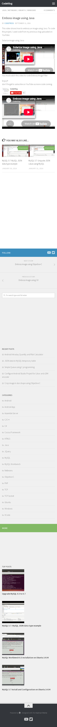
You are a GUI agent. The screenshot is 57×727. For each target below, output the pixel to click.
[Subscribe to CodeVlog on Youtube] (48, 252)
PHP (6, 483)
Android (8, 400)
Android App (10, 407)
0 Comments (23, 148)
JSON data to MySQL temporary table (20, 360)
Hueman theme (41, 713)
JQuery (8, 451)
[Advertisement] (28, 29)
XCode (7, 515)
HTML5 (7, 438)
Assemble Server (11, 413)
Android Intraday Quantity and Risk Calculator (24, 354)
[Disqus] (28, 212)
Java (7, 445)
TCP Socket (9, 496)
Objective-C (9, 477)
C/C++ (7, 419)
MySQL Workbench (12, 464)
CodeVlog (7, 3)
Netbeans (8, 470)
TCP (6, 489)
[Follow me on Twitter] (53, 252)
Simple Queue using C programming (20, 367)
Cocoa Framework (12, 432)
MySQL (7, 457)
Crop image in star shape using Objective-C (22, 383)
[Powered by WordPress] (20, 713)
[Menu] (53, 3)
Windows (8, 508)
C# (6, 426)
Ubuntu (8, 502)
